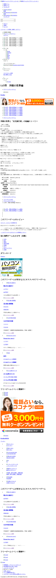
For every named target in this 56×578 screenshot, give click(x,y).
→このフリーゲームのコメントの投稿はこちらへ (13, 232)
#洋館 (5, 249)
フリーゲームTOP (8, 199)
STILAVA (6, 306)
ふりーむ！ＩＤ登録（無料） (8, 29)
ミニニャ (6, 324)
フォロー (3, 97)
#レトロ (6, 26)
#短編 (5, 245)
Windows (3, 256)
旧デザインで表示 (8, 569)
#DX (5, 240)
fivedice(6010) (5, 438)
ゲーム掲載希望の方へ (9, 572)
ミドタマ (6, 341)
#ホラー (6, 23)
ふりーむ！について (9, 568)
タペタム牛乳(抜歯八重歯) (10, 377)
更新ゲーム (6, 5)
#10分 (5, 239)
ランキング (6, 7)
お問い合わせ (7, 571)
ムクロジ (6, 289)
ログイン (18, 29)
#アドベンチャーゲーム (10, 89)
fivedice (3, 95)
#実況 (5, 242)
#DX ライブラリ (8, 248)
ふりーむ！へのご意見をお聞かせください (15, 574)
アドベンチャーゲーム (9, 201)
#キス (5, 246)
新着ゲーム (6, 4)
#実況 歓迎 (6, 243)
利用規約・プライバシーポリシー (12, 564)
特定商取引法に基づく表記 (11, 566)
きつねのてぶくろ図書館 (10, 359)
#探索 (5, 25)
